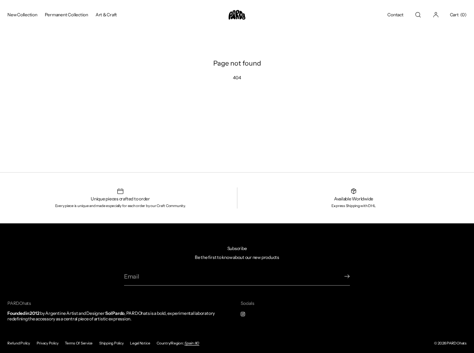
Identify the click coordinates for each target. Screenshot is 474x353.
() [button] (458, 14)
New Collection (22, 14)
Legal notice (140, 343)
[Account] (436, 14)
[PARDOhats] (237, 15)
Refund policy (18, 343)
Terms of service (79, 343)
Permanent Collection (66, 14)
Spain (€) (191, 343)
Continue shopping (237, 103)
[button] (418, 14)
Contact (395, 14)
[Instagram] (249, 314)
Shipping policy (111, 343)
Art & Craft (106, 14)
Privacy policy (48, 343)
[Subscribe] (340, 276)
